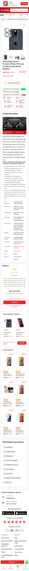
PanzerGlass (17, 251)
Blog (16, 538)
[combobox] (17, 10)
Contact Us (4, 535)
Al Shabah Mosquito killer (7, 556)
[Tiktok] (16, 522)
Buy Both (21, 343)
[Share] (24, 24)
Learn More (16, 92)
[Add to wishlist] (20, 24)
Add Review (14, 302)
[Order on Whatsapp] (26, 562)
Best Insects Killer (6, 549)
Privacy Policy (19, 546)
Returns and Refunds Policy (21, 542)
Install (24, 4)
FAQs (16, 555)
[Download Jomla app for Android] (8, 513)
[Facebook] (5, 522)
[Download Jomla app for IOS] (21, 513)
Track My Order (19, 549)
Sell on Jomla (5, 538)
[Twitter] (13, 522)
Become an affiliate (7, 541)
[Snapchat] (24, 522)
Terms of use (18, 552)
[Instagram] (9, 522)
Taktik (3, 552)
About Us (17, 535)
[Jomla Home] (5, 10)
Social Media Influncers (5, 545)
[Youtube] (20, 522)
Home (3, 19)
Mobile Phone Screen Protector (19, 247)
